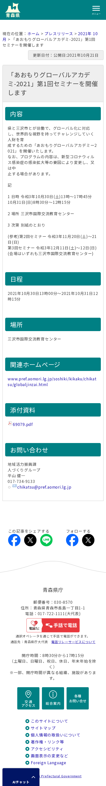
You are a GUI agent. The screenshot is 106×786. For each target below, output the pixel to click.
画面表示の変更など (49, 756)
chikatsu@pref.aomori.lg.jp (44, 487)
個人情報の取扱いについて (55, 735)
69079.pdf (23, 424)
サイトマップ (43, 728)
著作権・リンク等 (47, 742)
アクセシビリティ (47, 749)
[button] (20, 777)
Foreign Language (48, 762)
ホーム (33, 33)
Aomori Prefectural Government (55, 776)
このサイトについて (49, 721)
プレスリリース (58, 33)
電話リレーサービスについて (73, 641)
